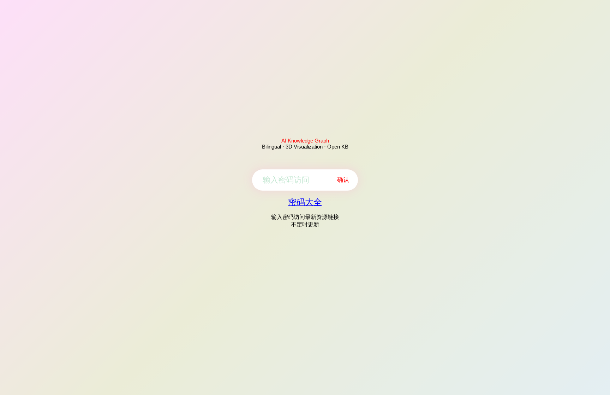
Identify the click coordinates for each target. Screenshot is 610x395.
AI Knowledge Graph (305, 141)
